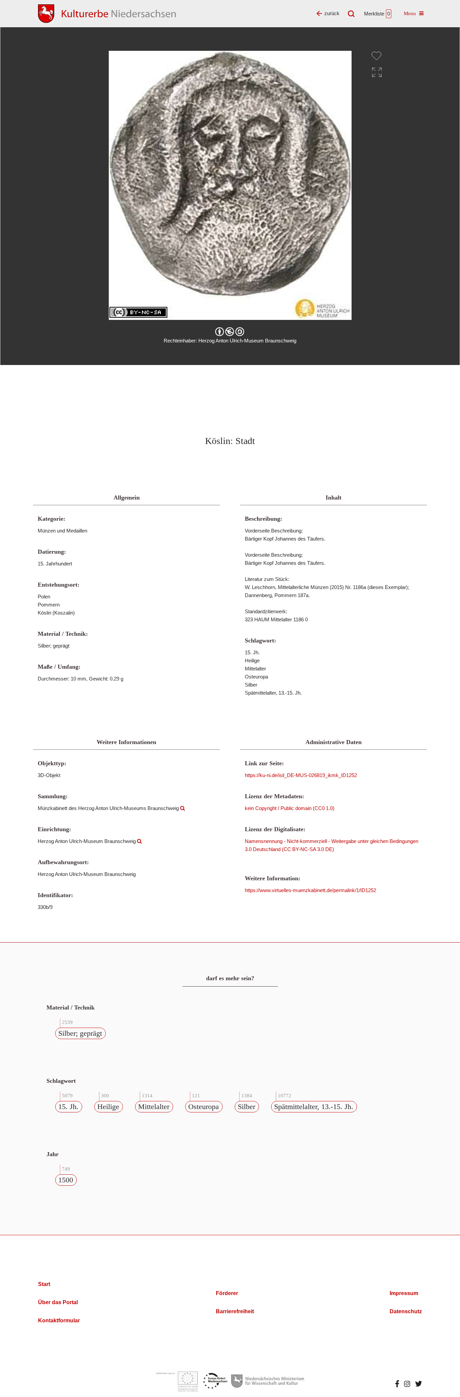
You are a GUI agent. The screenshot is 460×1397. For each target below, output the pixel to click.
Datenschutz (406, 1311)
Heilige (108, 1106)
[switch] (376, 56)
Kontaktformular (59, 1320)
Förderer (227, 1293)
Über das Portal (58, 1302)
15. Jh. (68, 1106)
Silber (246, 1106)
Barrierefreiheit (235, 1311)
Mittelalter (153, 1106)
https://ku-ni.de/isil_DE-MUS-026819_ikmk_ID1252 (301, 775)
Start (44, 1284)
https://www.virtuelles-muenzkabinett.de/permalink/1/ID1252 (310, 890)
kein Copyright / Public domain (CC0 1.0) (289, 808)
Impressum (404, 1293)
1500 (65, 1180)
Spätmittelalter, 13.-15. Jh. (313, 1106)
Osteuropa (203, 1106)
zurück (331, 13)
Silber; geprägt (80, 1033)
